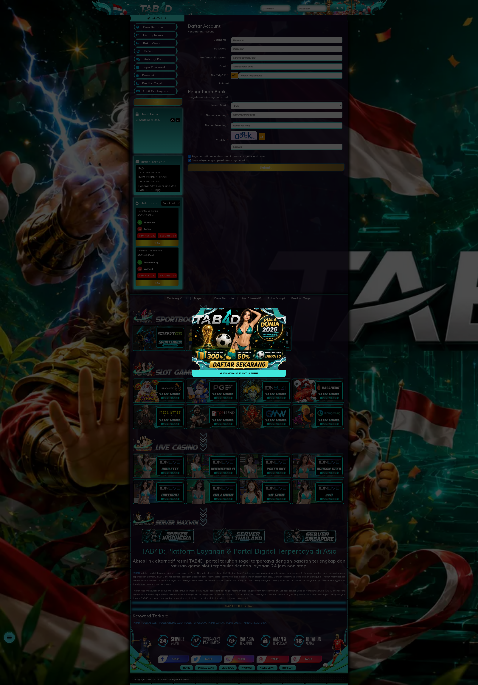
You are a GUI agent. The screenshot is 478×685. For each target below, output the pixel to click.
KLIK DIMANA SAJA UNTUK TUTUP (239, 373)
